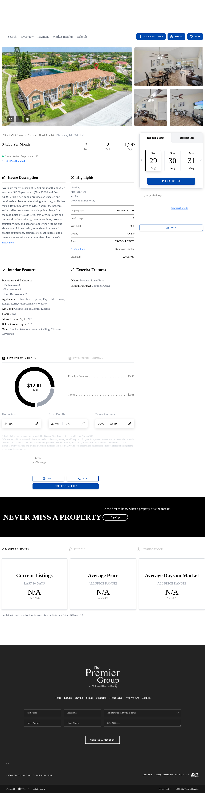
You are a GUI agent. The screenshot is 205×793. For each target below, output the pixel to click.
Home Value (116, 697)
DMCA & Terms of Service (187, 789)
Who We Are (132, 697)
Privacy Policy (165, 789)
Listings (68, 697)
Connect (146, 697)
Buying (79, 697)
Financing (101, 697)
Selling (89, 697)
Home (58, 697)
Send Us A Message (102, 739)
